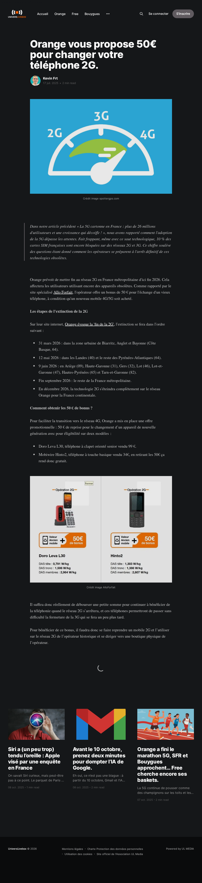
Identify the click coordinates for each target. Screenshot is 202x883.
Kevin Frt (50, 78)
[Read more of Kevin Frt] (35, 80)
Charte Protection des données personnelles (115, 848)
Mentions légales (72, 848)
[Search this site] (141, 14)
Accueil (42, 14)
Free (75, 14)
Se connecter (158, 14)
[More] (108, 14)
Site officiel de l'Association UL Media (120, 854)
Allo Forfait (63, 292)
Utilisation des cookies (78, 854)
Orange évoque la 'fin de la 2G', (90, 324)
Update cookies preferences (21, 2)
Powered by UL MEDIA (180, 848)
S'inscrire (183, 14)
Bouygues (92, 14)
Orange (59, 14)
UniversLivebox (17, 848)
